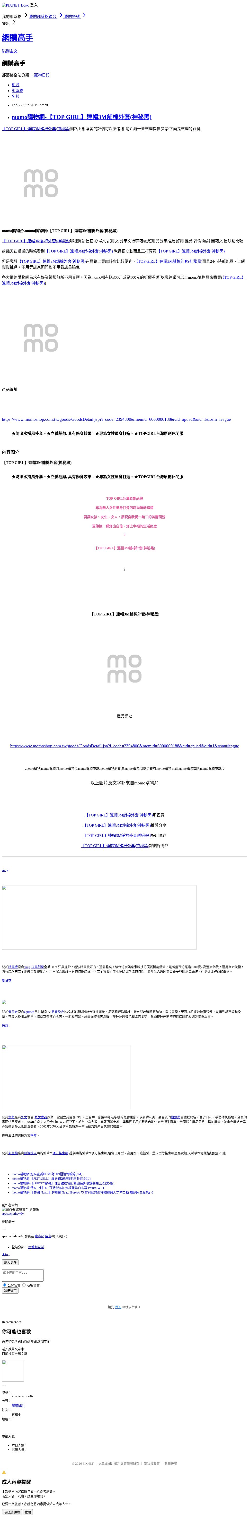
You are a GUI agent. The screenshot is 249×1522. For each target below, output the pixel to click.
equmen (29, 1012)
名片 (15, 96)
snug (5, 870)
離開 (28, 1512)
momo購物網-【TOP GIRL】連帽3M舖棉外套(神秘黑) (81, 117)
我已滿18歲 (12, 1512)
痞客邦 (39, 1236)
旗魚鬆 (175, 1117)
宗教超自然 (36, 1247)
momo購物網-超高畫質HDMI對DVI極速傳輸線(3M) (47, 1174)
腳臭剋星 (37, 967)
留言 (48, 1236)
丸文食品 (41, 1117)
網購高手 (17, 37)
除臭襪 (13, 967)
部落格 (17, 91)
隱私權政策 (152, 1463)
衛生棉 (13, 1153)
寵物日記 (42, 75)
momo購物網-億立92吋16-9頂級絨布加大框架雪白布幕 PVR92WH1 (58, 1188)
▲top (5, 1254)
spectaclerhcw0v (13, 1213)
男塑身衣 (57, 1012)
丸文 (24, 1117)
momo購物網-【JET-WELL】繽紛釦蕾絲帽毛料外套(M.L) (51, 1178)
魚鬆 (5, 1025)
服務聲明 (170, 1463)
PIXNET (88, 1463)
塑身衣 (6, 980)
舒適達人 (30, 1153)
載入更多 (10, 1262)
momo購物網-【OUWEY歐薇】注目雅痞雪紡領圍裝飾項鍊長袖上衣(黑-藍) (63, 1183)
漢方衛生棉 (60, 1153)
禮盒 (33, 1135)
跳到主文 (10, 51)
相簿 (15, 85)
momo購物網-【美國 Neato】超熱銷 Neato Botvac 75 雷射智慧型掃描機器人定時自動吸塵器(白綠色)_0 (82, 1192)
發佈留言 (10, 1291)
